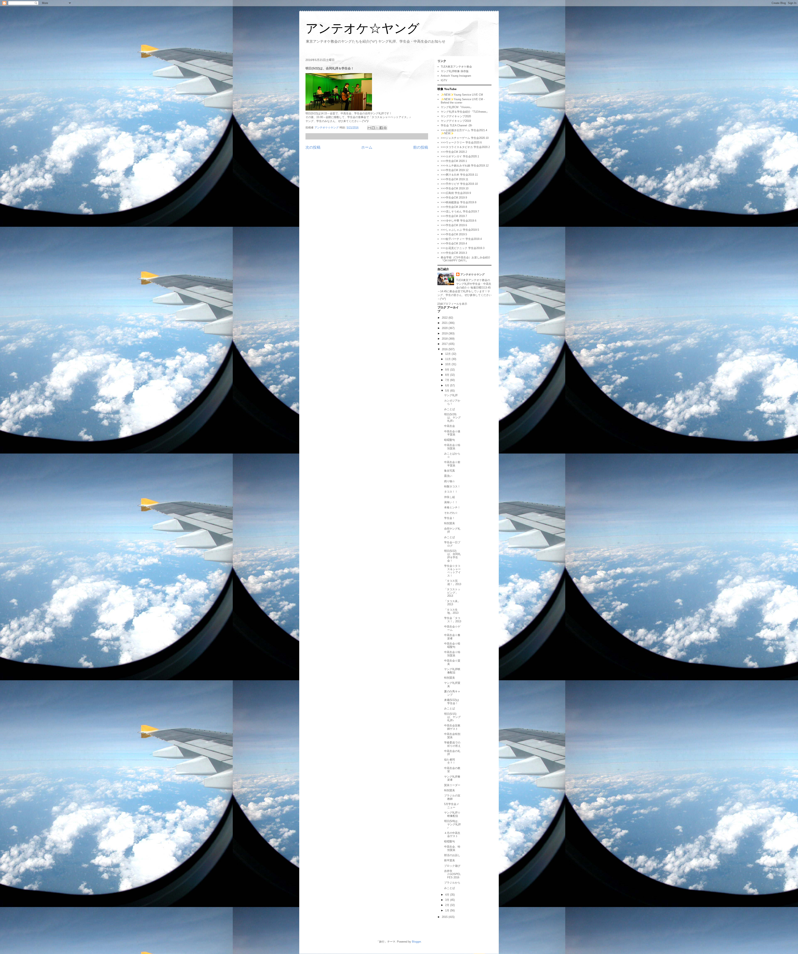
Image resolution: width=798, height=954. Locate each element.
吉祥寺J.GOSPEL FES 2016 (452, 874)
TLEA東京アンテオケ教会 (456, 66)
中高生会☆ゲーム (452, 628)
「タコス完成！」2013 (452, 582)
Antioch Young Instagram (456, 75)
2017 (445, 343)
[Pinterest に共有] (385, 128)
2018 (445, 338)
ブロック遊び (452, 865)
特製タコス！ (452, 486)
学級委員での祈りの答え (452, 744)
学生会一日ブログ (452, 544)
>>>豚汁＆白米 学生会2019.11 (459, 174)
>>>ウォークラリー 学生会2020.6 (461, 142)
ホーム (366, 147)
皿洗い (448, 475)
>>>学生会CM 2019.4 (454, 243)
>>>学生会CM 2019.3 (454, 252)
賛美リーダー (452, 785)
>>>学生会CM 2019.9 (454, 197)
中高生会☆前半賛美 (452, 464)
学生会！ (449, 518)
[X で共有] (377, 128)
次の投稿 (312, 147)
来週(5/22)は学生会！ (451, 701)
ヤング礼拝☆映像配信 (452, 814)
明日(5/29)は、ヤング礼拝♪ (452, 417)
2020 (445, 328)
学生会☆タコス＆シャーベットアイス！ (452, 570)
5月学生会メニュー (451, 805)
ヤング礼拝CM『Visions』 (457, 107)
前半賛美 (449, 860)
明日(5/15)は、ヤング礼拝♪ (452, 717)
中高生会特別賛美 (452, 735)
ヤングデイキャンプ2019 (456, 120)
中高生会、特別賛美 (452, 848)
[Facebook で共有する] (381, 128)
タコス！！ (451, 491)
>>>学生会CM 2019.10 (454, 188)
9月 (447, 369)
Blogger (416, 941)
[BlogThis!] (373, 128)
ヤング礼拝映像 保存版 (455, 71)
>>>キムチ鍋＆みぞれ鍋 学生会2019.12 (465, 165)
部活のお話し (452, 855)
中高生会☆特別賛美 (452, 447)
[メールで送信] (369, 128)
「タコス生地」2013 (451, 611)
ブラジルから (452, 882)
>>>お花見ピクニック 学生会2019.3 (462, 248)
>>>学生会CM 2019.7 (454, 216)
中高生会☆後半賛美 (452, 433)
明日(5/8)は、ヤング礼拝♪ (452, 824)
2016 (445, 349)
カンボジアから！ (452, 402)
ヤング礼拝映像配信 (452, 671)
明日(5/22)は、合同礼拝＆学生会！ (452, 555)
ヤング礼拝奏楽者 (452, 778)
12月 (448, 353)
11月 (448, 359)
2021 (445, 322)
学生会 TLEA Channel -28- (456, 125)
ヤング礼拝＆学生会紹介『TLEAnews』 (465, 111)
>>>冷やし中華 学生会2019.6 (458, 220)
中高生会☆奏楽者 (452, 637)
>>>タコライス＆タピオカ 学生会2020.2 (465, 147)
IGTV (444, 80)
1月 (447, 910)
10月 (448, 364)
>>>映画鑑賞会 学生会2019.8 (458, 202)
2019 (445, 333)
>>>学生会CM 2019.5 (454, 234)
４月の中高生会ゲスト (452, 834)
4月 (447, 894)
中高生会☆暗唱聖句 (452, 645)
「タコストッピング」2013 (452, 592)
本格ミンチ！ (452, 507)
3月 (447, 899)
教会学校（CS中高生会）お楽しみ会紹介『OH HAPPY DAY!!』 (465, 259)
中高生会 (449, 426)
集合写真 (449, 470)
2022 (445, 317)
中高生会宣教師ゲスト (452, 727)
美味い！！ (451, 502)
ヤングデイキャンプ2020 (456, 116)
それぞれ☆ (451, 512)
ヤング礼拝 (451, 395)
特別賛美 (449, 523)
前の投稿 (420, 147)
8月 (447, 374)
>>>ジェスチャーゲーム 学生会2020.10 (465, 137)
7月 (447, 380)
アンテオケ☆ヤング (362, 28)
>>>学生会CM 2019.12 (454, 170)
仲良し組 (449, 497)
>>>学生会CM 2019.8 (454, 206)
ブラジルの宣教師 (452, 797)
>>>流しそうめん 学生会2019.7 (460, 211)
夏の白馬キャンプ (452, 693)
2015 (445, 916)
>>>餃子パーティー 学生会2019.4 (461, 238)
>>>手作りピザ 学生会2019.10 (459, 183)
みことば (449, 409)
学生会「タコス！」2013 (452, 619)
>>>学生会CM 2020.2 (454, 151)
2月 (447, 905)
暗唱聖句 (449, 439)
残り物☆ (449, 481)
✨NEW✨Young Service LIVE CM (462, 94)
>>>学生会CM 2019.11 (454, 179)
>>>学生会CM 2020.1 (454, 161)
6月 (447, 385)
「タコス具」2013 (452, 603)
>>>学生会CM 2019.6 (454, 225)
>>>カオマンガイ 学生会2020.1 (460, 156)
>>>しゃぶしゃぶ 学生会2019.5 (460, 229)
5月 (447, 390)
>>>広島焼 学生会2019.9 (456, 193)
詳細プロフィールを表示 (452, 303)
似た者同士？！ (449, 761)
